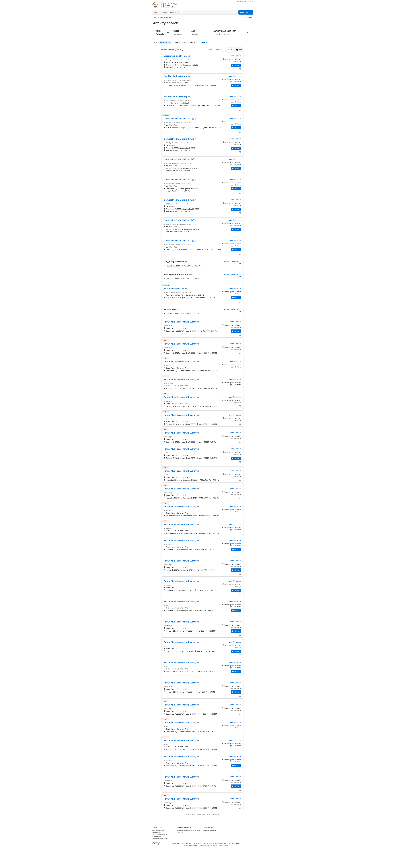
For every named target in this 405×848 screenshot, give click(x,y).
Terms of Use (222, 843)
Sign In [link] (239, 1)
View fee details (235, 56)
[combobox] (218, 50)
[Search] (248, 32)
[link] (176, 56)
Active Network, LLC (194, 845)
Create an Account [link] (247, 1)
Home (155, 18)
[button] (168, 32)
